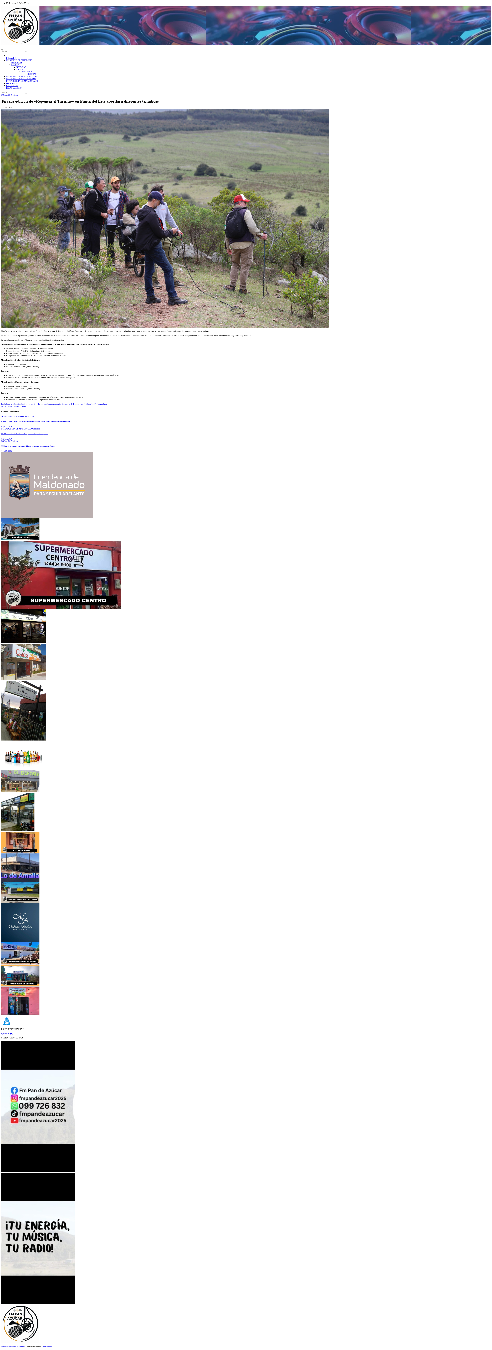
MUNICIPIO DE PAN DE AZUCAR (21, 76)
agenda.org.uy (7, 1033)
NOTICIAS (21, 67)
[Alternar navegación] (2, 49)
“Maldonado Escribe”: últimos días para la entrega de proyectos (24, 434)
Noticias (14, 95)
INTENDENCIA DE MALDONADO (22, 81)
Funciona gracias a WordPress (13, 1347)
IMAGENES (16, 62)
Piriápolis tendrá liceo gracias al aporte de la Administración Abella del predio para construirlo (35, 421)
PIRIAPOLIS (22, 69)
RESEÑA (15, 65)
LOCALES (11, 58)
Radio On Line (12, 85)
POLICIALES (12, 83)
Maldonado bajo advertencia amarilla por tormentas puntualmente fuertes (28, 446)
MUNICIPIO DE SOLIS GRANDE (21, 79)
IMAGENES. (27, 72)
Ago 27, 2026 (6, 426)
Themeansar (46, 1347)
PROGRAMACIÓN (14, 88)
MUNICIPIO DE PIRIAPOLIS (19, 60)
